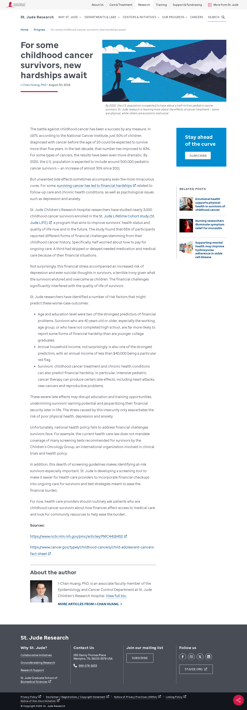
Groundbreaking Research (38, 662)
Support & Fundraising (187, 5)
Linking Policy (174, 697)
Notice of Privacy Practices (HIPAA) (135, 697)
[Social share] (238, 700)
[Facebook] (182, 656)
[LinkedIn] (208, 656)
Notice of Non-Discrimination (38, 701)
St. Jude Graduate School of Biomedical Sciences (39, 680)
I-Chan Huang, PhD (34, 85)
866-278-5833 (88, 666)
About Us (97, 5)
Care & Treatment (120, 5)
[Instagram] (191, 656)
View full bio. (116, 595)
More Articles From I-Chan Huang (88, 604)
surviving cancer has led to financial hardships (94, 185)
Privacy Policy (29, 697)
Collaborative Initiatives (36, 655)
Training (161, 5)
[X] (200, 656)
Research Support (32, 670)
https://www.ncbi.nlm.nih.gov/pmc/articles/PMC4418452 (76, 536)
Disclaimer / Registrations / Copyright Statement (75, 697)
